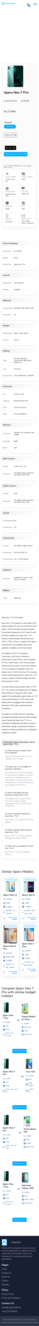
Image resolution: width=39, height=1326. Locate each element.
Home (4, 1269)
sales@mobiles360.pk (11, 1307)
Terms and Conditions (11, 1298)
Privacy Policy (8, 1294)
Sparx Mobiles (15, 166)
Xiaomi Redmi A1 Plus (28, 1018)
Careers (5, 1280)
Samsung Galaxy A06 (28, 1187)
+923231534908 (9, 1311)
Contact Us (6, 1273)
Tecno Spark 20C (30, 1130)
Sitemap (5, 1284)
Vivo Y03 (30, 1071)
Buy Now (9, 148)
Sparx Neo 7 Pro (8, 1017)
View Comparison (20, 1051)
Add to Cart (9, 135)
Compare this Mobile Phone (14, 154)
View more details (13, 918)
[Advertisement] (19, 30)
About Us (6, 1276)
